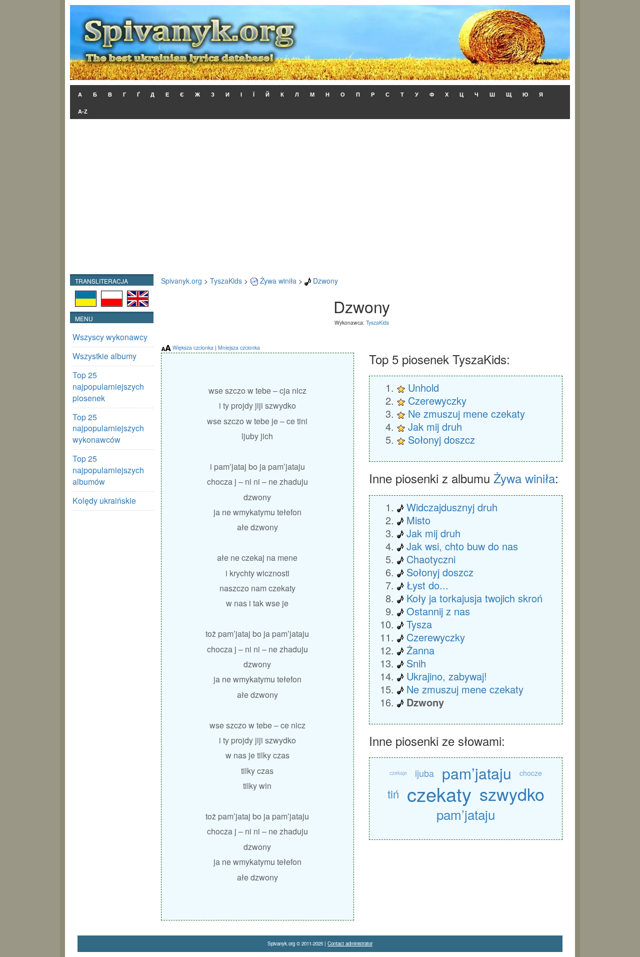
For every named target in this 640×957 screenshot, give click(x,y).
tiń (393, 793)
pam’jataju (477, 773)
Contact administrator (350, 943)
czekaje (398, 772)
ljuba (424, 772)
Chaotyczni (431, 559)
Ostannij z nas (438, 611)
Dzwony (325, 281)
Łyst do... (427, 585)
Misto (418, 520)
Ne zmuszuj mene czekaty (466, 413)
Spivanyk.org (181, 281)
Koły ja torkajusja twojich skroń (474, 598)
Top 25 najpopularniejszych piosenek (108, 386)
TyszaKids (226, 281)
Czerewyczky (437, 400)
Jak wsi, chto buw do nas (462, 546)
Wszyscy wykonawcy (110, 337)
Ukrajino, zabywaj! (446, 676)
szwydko (512, 793)
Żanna (420, 650)
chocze (531, 773)
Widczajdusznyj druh (452, 507)
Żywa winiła (278, 281)
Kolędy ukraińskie (104, 500)
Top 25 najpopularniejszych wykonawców (108, 428)
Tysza (419, 624)
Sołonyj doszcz (441, 439)
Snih (416, 663)
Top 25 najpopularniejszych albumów (108, 470)
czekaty (439, 793)
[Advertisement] (320, 199)
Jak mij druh (435, 426)
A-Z (83, 112)
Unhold (423, 387)
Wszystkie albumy (104, 356)
